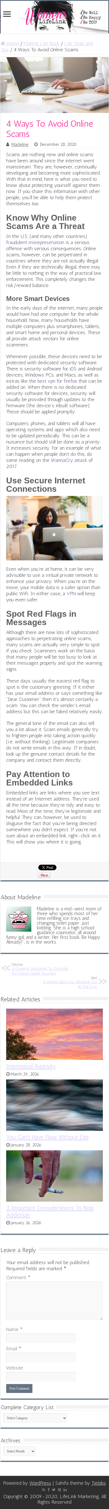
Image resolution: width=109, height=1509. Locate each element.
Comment (18, 1277)
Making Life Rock (42, 43)
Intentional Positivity (31, 1066)
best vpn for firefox (57, 381)
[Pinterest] (59, 1489)
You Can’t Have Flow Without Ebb (47, 1137)
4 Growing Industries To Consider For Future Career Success (40, 969)
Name (14, 1329)
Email (13, 1349)
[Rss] (44, 1489)
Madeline (20, 144)
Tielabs (98, 1483)
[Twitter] (53, 1489)
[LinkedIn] (65, 1489)
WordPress (40, 1483)
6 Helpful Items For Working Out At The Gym (70, 982)
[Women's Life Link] (54, 17)
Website (14, 1368)
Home (12, 43)
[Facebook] (48, 1489)
